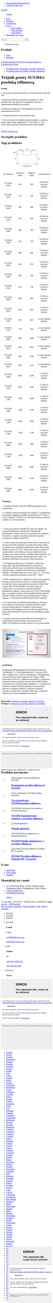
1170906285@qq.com (15, 893)
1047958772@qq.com (15, 942)
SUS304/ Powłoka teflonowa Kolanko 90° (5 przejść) (26, 857)
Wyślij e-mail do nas (9, 131)
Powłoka (4, 909)
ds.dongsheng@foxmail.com (17, 3)
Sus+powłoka (6, 906)
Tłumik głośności (20, 828)
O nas (8, 26)
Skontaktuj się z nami (15, 35)
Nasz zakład (16, 28)
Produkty (10, 21)
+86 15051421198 (13, 966)
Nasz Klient (16, 33)
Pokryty (44, 906)
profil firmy (10, 870)
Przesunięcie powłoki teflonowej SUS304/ (27, 703)
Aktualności (11, 23)
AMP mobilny (14, 904)
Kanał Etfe (17, 906)
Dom (8, 19)
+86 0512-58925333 (14, 5)
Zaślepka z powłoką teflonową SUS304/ (27, 701)
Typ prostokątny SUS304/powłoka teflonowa (26, 802)
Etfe (38, 906)
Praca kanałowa (29, 906)
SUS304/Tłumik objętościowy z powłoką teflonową (27, 842)
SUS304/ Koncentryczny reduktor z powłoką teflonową (27, 817)
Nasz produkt (16, 30)
